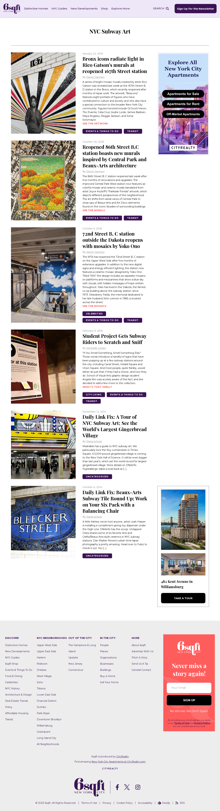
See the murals (93, 210)
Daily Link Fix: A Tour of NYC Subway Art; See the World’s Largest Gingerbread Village (114, 426)
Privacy (106, 802)
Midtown (42, 663)
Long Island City (46, 738)
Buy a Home (107, 676)
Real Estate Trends (16, 700)
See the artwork (95, 123)
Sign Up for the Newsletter (195, 8)
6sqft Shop (11, 663)
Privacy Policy (202, 723)
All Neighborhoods (48, 744)
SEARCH (158, 8)
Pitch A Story (139, 657)
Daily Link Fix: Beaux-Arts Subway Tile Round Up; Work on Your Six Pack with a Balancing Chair (114, 501)
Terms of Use (181, 723)
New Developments (84, 8)
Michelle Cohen (96, 348)
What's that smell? (97, 386)
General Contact (141, 669)
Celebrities (94, 313)
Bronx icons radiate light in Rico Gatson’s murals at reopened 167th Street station (114, 64)
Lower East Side (46, 694)
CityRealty (122, 756)
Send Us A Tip (140, 663)
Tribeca (41, 688)
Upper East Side (46, 651)
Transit (133, 131)
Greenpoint (43, 731)
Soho (40, 682)
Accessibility (145, 802)
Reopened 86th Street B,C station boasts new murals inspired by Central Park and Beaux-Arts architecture (114, 156)
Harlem (41, 657)
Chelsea (41, 669)
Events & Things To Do (102, 131)
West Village (44, 676)
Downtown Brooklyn (49, 719)
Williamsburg (44, 725)
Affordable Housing (16, 713)
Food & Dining (13, 676)
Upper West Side (47, 645)
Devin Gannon (95, 77)
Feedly (166, 802)
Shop (104, 8)
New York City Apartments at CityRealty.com (118, 761)
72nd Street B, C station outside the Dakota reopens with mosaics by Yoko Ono (112, 239)
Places (104, 651)
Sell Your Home (109, 682)
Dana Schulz (94, 441)
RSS (182, 802)
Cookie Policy (125, 802)
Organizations (108, 657)
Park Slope (43, 713)
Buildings (105, 669)
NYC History (12, 688)
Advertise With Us (142, 651)
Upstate (73, 657)
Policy (8, 707)
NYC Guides (59, 8)
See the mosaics (94, 306)
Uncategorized (97, 476)
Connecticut (75, 669)
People (104, 645)
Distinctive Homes (36, 8)
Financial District (46, 700)
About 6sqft (139, 645)
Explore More (120, 8)
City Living (94, 394)
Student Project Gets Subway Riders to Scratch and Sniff (114, 339)
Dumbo (41, 707)
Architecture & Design (18, 694)
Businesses (106, 663)
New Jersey (75, 663)
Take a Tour (183, 598)
